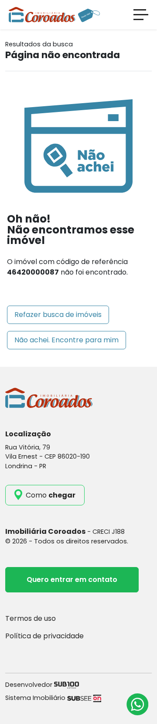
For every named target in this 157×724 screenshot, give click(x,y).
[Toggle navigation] (140, 14)
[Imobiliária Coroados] (54, 14)
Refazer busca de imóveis (58, 315)
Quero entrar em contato (72, 579)
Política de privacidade (44, 636)
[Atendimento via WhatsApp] (137, 704)
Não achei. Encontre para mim (66, 340)
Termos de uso (30, 618)
